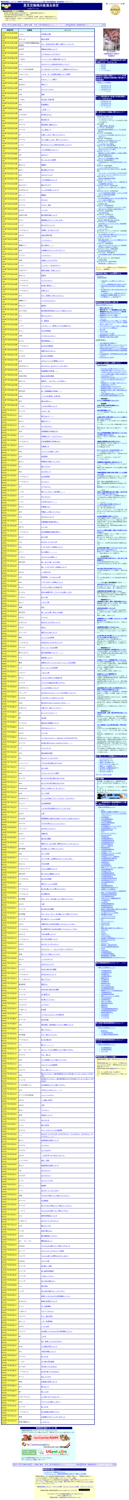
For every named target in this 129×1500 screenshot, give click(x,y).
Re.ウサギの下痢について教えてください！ (56, 1206)
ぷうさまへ (45, 1004)
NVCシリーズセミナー (107, 921)
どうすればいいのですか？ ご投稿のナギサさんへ (59, 69)
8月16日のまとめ (106, 105)
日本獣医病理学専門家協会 (109, 894)
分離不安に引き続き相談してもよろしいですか (58, 924)
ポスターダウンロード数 (107, 764)
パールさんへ (46, 255)
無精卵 (43, 1185)
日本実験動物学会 (106, 1047)
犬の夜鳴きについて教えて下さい (53, 1085)
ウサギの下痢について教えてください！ (55, 1196)
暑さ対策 (44, 1286)
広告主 (45, 1480)
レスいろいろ (46, 748)
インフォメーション (50, 1474)
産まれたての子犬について (51, 622)
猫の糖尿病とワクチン (49, 1236)
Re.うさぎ (44, 1356)
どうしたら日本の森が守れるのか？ (108, 167)
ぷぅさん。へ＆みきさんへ (51, 265)
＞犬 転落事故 (47, 1321)
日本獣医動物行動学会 (107, 873)
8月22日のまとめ (106, 103)
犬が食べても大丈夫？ (49, 1366)
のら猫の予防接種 (47, 1361)
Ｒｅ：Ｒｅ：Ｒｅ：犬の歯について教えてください (59, 914)
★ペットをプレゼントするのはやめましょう (110, 450)
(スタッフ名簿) (58, 1481)
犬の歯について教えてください (52, 849)
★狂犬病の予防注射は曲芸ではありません (109, 568)
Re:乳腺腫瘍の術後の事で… (51, 532)
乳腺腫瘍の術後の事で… (50, 522)
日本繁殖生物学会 (106, 976)
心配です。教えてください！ (51, 708)
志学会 (103, 948)
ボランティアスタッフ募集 (71, 1486)
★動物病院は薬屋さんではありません (108, 627)
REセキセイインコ (48, 225)
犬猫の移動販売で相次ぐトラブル (111, 394)
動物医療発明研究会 (107, 905)
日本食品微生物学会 (107, 1032)
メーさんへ (45, 1110)
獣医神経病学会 (105, 847)
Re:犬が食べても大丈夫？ (50, 1371)
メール (113, 267)
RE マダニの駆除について (50, 874)
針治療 (43, 1009)
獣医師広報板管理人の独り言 (65, 1474)
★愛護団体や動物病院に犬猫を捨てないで (109, 462)
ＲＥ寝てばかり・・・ (49, 502)
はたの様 (44, 537)
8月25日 (103, 65)
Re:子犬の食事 (46, 879)
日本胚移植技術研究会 (107, 994)
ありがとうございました (50, 944)
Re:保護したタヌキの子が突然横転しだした (56, 1331)
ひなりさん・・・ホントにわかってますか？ (57, 949)
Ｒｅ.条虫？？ (46, 130)
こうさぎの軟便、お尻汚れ (51, 396)
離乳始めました (47, 1241)
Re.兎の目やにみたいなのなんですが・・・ (56, 743)
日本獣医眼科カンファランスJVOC (111, 826)
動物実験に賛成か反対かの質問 (109, 337)
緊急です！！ (46, 421)
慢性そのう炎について (49, 632)
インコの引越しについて (50, 190)
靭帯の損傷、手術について (51, 270)
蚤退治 (43, 275)
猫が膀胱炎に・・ (47, 341)
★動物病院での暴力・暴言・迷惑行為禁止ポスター (112, 601)
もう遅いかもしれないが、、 (51, 1397)
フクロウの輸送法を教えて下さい (53, 683)
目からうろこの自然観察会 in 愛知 (108, 158)
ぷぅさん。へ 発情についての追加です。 (56, 326)
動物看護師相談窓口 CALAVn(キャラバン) (113, 957)
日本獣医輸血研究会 (107, 885)
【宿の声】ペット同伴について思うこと (113, 281)
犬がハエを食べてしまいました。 (53, 788)
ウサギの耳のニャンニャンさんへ (53, 823)
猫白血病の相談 (47, 753)
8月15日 (103, 68)
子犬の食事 (45, 864)
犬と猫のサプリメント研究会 (109, 913)
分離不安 (44, 833)
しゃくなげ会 (105, 1017)
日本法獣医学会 (105, 864)
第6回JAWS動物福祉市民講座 (106, 178)
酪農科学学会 (105, 978)
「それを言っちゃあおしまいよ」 (53, 1155)
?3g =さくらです (47, 1180)
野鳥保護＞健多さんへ (49, 125)
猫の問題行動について (49, 215)
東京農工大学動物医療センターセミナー (113, 938)
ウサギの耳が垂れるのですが (51, 763)
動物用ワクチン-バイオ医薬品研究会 (111, 990)
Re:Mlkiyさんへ (46, 114)
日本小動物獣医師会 (107, 819)
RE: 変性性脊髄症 (47, 1271)
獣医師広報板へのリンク (44, 1486)
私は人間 (102, 329)
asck (102, 926)
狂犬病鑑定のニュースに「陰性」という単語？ (113, 320)
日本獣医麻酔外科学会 (107, 842)
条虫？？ (44, 84)
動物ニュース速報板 (106, 766)
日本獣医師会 (105, 817)
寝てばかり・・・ (47, 416)
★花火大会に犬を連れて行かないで (110, 504)
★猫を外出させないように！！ (106, 584)
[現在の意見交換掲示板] (11, 25)
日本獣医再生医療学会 (107, 860)
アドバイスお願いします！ (51, 1402)
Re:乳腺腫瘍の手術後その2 (50, 441)
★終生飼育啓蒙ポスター (104, 410)
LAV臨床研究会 (105, 900)
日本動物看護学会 (106, 952)
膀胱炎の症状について (49, 49)
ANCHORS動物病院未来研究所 (110, 947)
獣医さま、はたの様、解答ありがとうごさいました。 (60, 844)
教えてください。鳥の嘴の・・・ (53, 492)
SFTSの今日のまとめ (106, 357)
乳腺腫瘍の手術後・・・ (50, 371)
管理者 (20, 15)
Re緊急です (45, 446)
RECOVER (104, 941)
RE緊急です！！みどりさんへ (52, 436)
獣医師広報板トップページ (9, 1)
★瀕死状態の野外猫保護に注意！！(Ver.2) (109, 591)
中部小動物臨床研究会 (107, 896)
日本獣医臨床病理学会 (107, 855)
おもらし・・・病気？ (49, 79)
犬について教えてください (51, 954)
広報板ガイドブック (59, 1472)
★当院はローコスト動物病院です (107, 674)
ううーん (44, 617)
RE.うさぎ (45, 1392)
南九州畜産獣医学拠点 (107, 987)
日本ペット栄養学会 (107, 846)
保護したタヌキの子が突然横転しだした (55, 1296)
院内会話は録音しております (109, 386)
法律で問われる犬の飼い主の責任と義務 (113, 286)
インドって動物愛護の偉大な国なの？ (112, 284)
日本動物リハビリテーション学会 (111, 853)
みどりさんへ (46, 497)
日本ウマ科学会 (105, 985)
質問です (44, 984)
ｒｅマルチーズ (47, 959)
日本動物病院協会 (106, 821)
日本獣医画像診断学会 (107, 849)
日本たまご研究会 (106, 1001)
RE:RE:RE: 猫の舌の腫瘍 (50, 989)
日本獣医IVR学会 (106, 871)
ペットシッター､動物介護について (53, 59)
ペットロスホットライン (105, 118)
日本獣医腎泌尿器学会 (107, 840)
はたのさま (45, 1120)
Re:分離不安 (45, 894)
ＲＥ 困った (46, 1055)
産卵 (42, 94)
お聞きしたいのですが (49, 260)
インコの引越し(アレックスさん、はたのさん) (57, 798)
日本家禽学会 (105, 981)
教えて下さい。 (47, 1030)
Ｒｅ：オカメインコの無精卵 (51, 1130)
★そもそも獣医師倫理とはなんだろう (108, 400)
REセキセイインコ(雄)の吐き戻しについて (56, 145)
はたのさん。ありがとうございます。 (55, 366)
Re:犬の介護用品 (47, 346)
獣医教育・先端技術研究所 (109, 945)
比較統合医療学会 (106, 865)
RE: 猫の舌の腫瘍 (47, 909)
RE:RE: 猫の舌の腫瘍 (48, 969)
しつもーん (45, 1422)
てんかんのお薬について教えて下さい (55, 1211)
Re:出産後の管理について (50, 1412)
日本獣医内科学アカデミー (109, 880)
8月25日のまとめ (106, 87)
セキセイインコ (47, 175)
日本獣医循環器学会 (107, 838)
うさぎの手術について (49, 406)
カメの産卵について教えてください (54, 1060)
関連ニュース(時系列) (104, 82)
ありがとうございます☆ (50, 1190)
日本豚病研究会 (105, 999)
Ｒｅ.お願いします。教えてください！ (55, 140)
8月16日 (103, 66)
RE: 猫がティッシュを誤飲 (50, 919)
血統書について (47, 657)
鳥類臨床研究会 (105, 824)
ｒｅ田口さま (46, 572)
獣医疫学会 (104, 1031)
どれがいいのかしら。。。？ (51, 1090)
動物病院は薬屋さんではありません (111, 388)
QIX (102, 919)
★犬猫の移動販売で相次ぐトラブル (107, 516)
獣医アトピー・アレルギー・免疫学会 (112, 867)
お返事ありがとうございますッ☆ (53, 1417)
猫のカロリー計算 (105, 769)
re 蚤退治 (45, 321)
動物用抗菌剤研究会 (107, 1012)
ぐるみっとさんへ (47, 1276)
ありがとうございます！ (50, 758)
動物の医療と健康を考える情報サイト (112, 928)
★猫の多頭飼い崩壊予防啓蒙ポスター (108, 405)
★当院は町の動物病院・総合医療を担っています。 (112, 649)
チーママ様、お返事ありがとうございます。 (57, 859)
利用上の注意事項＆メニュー (104, 305)
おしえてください (47, 89)
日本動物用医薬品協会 (107, 989)
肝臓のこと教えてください (51, 512)
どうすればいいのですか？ (51, 54)
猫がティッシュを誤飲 (49, 884)
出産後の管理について (49, 1382)
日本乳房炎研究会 (106, 998)
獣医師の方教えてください (51, 461)
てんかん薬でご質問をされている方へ (55, 1256)
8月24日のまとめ (106, 89)
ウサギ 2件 (45, 411)
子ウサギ (44, 200)
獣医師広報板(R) (66, 1494)
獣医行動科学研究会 (107, 1003)
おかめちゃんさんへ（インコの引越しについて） (59, 693)
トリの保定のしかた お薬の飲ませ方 (112, 293)
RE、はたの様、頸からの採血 (52, 612)
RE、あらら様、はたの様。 (51, 562)
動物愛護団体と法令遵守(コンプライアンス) (112, 335)
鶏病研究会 (104, 1005)
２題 (42, 813)
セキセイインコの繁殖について (52, 361)
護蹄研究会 (104, 1007)
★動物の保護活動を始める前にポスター (109, 441)
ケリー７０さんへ (47, 1311)
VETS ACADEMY (106, 936)
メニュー (108, 70)
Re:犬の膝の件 (46, 1040)
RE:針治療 (45, 1020)
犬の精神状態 (46, 803)
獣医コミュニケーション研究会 (110, 996)
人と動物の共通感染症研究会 (109, 1034)
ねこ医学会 (104, 902)
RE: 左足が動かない (48, 1281)
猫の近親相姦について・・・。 (52, 652)
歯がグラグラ (46, 185)
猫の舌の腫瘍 (46, 839)
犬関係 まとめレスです (50, 230)
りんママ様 (45, 1261)
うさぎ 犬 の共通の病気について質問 (55, 74)
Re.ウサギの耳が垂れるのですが (52, 778)
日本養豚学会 (105, 979)
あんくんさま (46, 1377)
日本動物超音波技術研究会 (109, 1010)
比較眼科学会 (105, 862)
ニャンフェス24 (103, 229)
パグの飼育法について (49, 180)
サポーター (122, 1065)
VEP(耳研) (104, 884)
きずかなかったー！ (48, 728)
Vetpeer (103, 931)
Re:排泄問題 (45, 476)
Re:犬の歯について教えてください (53, 889)
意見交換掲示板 (51, 1)
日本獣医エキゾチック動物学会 (110, 856)
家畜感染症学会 (105, 983)
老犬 (42, 607)
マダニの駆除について (49, 869)
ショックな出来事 (47, 637)
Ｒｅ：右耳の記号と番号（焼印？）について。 (58, 44)
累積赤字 (112, 1068)
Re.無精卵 (44, 1201)
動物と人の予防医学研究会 (109, 893)
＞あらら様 (45, 673)
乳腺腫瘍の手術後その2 (49, 431)
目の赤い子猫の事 (47, 99)
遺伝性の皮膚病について (50, 723)
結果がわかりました (48, 351)
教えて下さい (46, 466)
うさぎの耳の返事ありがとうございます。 (56, 808)
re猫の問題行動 (46, 235)
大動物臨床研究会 (106, 992)
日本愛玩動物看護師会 (107, 954)
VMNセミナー (105, 934)
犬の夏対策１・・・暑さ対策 (109, 297)
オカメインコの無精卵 (49, 1065)
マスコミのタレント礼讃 (107, 333)
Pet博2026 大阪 (102, 203)
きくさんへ (45, 482)
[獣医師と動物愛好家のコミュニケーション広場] (87, 25)
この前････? (45, 109)
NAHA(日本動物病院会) (108, 822)
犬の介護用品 (46, 331)
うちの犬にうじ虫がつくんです (52, 698)
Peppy (103, 810)
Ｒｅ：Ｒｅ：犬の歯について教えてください (57, 899)
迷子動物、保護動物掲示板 (107, 768)
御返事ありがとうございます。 (52, 220)
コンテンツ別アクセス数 (104, 774)
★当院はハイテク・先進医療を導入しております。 (112, 660)
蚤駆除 (43, 165)
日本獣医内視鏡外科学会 (108, 875)
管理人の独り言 (104, 760)
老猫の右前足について (49, 1301)
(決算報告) (66, 1480)
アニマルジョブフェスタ (108, 916)
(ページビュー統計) (88, 1481)
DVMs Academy (105, 924)
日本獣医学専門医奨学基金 (109, 878)
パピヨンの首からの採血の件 (51, 587)
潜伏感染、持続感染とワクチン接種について (57, 1025)
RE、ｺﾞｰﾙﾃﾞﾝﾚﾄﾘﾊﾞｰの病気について (54, 567)
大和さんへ (45, 290)
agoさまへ (44, 155)
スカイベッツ (105, 943)
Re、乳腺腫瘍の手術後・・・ (51, 391)
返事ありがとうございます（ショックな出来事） (59, 663)
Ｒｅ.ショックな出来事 (49, 647)
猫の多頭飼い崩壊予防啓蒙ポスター (111, 395)
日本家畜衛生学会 (106, 972)
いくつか (44, 210)
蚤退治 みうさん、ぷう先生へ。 (54, 381)
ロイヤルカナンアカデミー (109, 833)
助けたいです (46, 1226)
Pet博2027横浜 (102, 260)
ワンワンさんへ (47, 280)
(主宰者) (61, 1476)
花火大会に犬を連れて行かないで (111, 368)
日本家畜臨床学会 (106, 970)
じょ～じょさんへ (47, 1095)
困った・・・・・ (47, 1045)
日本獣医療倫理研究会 (107, 903)
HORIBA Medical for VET (108, 940)
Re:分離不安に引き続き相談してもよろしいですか (59, 929)
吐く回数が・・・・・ (49, 552)
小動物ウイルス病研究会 (108, 889)
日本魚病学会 (105, 1015)
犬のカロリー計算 (105, 771)
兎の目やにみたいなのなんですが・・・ (55, 703)
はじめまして (46, 471)
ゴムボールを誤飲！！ (49, 557)
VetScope (103, 933)
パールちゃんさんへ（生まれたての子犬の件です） (59, 738)
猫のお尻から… (47, 401)
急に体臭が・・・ (47, 245)
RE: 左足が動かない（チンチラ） (53, 1291)
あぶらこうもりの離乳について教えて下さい (57, 1050)
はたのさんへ (46, 1170)
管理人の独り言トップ (106, 308)
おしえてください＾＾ (49, 713)
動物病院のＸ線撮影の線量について (111, 295)
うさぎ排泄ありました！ (50, 150)
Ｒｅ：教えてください (49, 1035)
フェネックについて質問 (50, 773)
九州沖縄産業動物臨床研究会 (109, 1008)
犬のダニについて (47, 517)
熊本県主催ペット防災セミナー (107, 263)
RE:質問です (45, 994)
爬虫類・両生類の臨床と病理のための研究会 (114, 909)
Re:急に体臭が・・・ (48, 285)
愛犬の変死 (45, 39)
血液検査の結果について (50, 1140)
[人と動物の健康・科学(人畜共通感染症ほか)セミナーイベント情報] (45, 25)
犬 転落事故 (46, 1306)
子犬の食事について (48, 934)
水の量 (43, 718)
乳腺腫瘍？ (45, 104)
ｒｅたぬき (45, 1326)
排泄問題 (44, 456)
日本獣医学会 (105, 836)
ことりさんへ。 (47, 240)
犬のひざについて (47, 964)
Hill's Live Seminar (106, 835)
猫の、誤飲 (45, 1160)
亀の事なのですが (47, 170)
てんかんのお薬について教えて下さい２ (55, 1246)
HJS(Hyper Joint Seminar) (108, 918)
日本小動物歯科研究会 (107, 882)
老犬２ (43, 627)
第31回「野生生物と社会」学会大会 (108, 220)
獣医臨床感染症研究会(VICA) (109, 887)
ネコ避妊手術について (49, 1346)
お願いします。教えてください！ (53, 135)
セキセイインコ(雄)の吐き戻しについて (55, 64)
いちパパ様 (45, 602)
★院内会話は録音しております (106, 608)
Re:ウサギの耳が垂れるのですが (52, 783)
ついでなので (46, 1150)
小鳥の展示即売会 (103, 212)
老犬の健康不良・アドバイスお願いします (56, 592)
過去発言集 (60, 1)
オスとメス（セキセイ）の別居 (52, 1251)
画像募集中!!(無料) (111, 54)
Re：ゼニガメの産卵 (48, 160)
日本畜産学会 (105, 974)
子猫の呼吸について (48, 1351)
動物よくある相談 (105, 762)
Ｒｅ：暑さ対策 (47, 1316)
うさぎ (43, 1336)
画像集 (111, 56)
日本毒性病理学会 (106, 1049)
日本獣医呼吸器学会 (107, 876)
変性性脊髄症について (49, 1216)
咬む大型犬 (45, 1125)
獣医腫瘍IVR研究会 (106, 914)
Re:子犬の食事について (49, 939)
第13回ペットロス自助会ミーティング (109, 140)
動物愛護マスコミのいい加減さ (109, 315)
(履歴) (74, 1478)
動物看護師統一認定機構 (108, 955)
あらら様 (44, 597)
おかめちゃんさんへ (48, 828)
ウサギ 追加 (46, 205)
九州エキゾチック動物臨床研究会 (111, 898)
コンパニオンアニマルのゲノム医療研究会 (113, 891)
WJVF (102, 831)
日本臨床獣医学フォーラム (109, 828)
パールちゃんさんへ (48, 300)
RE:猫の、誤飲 (46, 1266)
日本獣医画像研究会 (107, 907)
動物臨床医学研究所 (107, 830)
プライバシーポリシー (86, 1486)
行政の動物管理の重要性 (107, 343)
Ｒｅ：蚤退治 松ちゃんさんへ (52, 295)
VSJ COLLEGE (105, 923)
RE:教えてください (48, 999)
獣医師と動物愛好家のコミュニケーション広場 (31, 1)
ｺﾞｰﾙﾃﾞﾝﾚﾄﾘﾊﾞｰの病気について (52, 547)
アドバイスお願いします (50, 451)
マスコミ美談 (104, 331)
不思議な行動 (46, 34)
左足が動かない (47, 1231)
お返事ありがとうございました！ (53, 250)
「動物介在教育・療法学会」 (106, 126)
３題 (42, 1105)
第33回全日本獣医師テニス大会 (107, 251)
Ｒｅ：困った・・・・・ (50, 1070)
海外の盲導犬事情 (47, 376)
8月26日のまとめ (106, 85)
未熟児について (47, 1115)
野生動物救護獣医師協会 (108, 911)
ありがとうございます (49, 542)
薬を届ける (45, 119)
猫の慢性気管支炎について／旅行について (56, 311)
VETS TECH (104, 930)
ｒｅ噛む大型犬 (47, 1100)
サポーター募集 (31, 1459)
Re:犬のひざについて (48, 974)
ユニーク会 (104, 1051)
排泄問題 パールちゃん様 (51, 577)
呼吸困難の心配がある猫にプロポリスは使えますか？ (60, 818)
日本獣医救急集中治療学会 (109, 858)
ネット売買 (45, 793)
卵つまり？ (45, 1387)
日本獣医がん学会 (106, 851)
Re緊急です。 (46, 507)
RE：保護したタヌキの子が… (52, 1341)
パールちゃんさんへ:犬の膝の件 (52, 1014)
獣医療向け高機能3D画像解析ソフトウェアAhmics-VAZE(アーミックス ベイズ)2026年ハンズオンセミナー (114, 813)
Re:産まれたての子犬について (52, 642)
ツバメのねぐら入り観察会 (106, 144)
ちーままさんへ (47, 426)
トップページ (104, 759)
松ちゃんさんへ (47, 316)
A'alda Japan (104, 950)
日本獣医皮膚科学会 (107, 844)
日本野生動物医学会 (107, 869)
